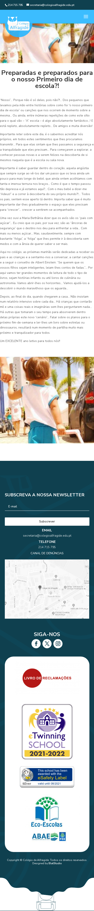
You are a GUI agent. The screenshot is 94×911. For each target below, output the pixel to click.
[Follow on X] (47, 643)
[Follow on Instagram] (58, 643)
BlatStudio (55, 863)
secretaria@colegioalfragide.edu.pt (47, 536)
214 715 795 (47, 547)
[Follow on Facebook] (36, 643)
